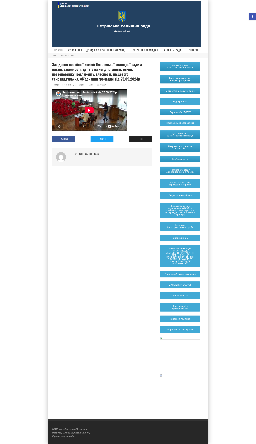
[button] (252, 16)
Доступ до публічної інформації (106, 50)
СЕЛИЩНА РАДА (172, 50)
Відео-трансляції (86, 84)
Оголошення (74, 50)
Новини (58, 50)
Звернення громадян (145, 50)
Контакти (193, 50)
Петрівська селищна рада (65, 84)
